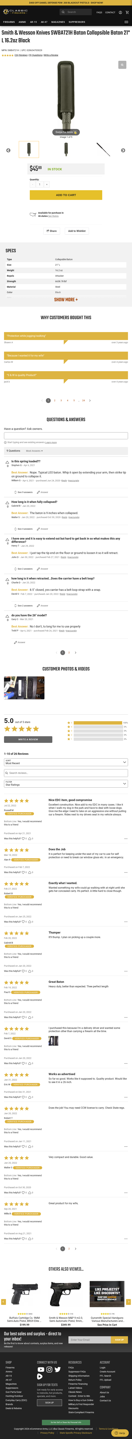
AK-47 (9, 1380)
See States (53, 216)
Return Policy (75, 1380)
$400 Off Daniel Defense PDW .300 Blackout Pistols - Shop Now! (66, 2)
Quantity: (34, 179)
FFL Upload (105, 1380)
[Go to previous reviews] (56, 1248)
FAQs (99, 12)
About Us (104, 1392)
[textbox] (66, 435)
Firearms (10, 1367)
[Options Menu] (126, 839)
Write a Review (51, 55)
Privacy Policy (47, 1433)
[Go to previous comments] (42, 400)
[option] (66, 96)
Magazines (11, 1384)
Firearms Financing (78, 1384)
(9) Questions (35, 55)
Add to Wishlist (76, 231)
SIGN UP (49, 1402)
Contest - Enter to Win (79, 1396)
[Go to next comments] (90, 400)
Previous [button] (10, 151)
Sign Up (119, 1339)
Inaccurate (73, 480)
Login (102, 1367)
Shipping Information (79, 1376)
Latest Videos (75, 1388)
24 (83, 400)
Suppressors (12, 1388)
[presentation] (3, 1302)
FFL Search (105, 1376)
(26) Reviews (20, 55)
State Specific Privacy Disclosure (76, 1433)
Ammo (9, 1371)
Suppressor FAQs (77, 1371)
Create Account (107, 1371)
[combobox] (76, 12)
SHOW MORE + (66, 300)
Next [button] (125, 151)
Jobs (102, 1396)
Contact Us (105, 1400)
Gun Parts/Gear (14, 1392)
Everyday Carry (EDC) (16, 1400)
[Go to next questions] (75, 652)
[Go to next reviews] (75, 1248)
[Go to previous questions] (56, 652)
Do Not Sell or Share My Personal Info (66, 1422)
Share (53, 231)
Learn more (51, 442)
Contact (110, 12)
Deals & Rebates (14, 1408)
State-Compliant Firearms (81, 1412)
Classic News (75, 1392)
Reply (64, 480)
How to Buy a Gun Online (80, 1400)
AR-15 (9, 1376)
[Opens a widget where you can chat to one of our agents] (120, 1433)
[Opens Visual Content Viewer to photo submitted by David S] (24, 687)
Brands (9, 1404)
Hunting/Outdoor (14, 1396)
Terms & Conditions (108, 1429)
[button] (97, 723)
